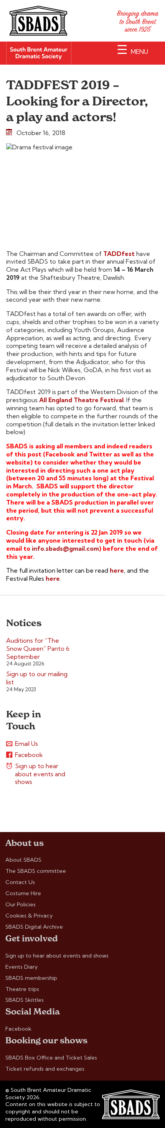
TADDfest (119, 253)
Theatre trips (22, 989)
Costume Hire (23, 893)
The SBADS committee (35, 870)
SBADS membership (31, 977)
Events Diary (21, 966)
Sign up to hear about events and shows (40, 774)
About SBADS (23, 859)
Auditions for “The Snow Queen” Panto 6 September (37, 648)
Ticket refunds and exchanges (44, 1068)
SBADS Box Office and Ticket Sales (51, 1057)
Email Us (26, 743)
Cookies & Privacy (29, 915)
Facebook (29, 755)
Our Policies (20, 904)
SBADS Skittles (24, 999)
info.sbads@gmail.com (65, 548)
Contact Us (20, 882)
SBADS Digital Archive (34, 926)
